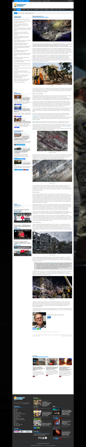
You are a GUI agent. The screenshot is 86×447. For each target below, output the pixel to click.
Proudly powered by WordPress (36, 445)
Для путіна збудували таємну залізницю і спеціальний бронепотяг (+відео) (42, 335)
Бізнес (35, 409)
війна (48, 331)
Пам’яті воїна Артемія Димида (19, 82)
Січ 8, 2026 (24, 146)
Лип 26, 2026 (64, 419)
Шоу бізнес (60, 418)
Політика (24, 9)
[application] (22, 218)
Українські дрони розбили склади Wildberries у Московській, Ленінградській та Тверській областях (22, 47)
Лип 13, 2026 (25, 95)
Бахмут (46, 331)
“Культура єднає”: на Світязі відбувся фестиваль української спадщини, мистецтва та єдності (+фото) (22, 54)
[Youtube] (43, 438)
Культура (52, 9)
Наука (41, 9)
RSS (15, 420)
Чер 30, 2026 (25, 106)
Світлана (48, 400)
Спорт (56, 9)
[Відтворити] (15, 221)
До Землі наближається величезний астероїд (22, 63)
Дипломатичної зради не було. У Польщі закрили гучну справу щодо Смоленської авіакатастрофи (21, 37)
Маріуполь (51, 331)
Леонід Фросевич (25, 96)
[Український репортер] (15, 9)
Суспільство (36, 9)
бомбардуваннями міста (67, 125)
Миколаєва (38, 121)
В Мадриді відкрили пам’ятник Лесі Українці (22, 19)
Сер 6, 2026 (64, 409)
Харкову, (59, 57)
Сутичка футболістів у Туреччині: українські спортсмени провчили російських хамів (62, 335)
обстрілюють (34, 115)
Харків (58, 331)
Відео (60, 9)
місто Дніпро (55, 331)
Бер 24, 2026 (25, 133)
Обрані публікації (18, 416)
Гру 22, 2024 (25, 160)
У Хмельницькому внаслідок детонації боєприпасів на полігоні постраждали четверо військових (22, 72)
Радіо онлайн (17, 425)
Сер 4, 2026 (48, 365)
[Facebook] (39, 438)
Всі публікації (17, 414)
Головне (18, 9)
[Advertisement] (54, 5)
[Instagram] (41, 438)
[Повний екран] (30, 221)
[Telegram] (46, 438)
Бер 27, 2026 (45, 420)
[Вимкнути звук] (28, 221)
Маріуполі (52, 263)
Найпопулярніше (18, 412)
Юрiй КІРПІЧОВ (41, 18)
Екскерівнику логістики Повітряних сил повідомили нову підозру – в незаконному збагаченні (44, 0)
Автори (16, 410)
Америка (35, 427)
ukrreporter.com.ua (26, 403)
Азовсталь (43, 331)
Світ (31, 9)
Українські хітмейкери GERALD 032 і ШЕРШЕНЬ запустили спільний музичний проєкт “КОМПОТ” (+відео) (22, 29)
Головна (16, 408)
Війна (34, 331)
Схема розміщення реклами (20, 419)
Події (28, 9)
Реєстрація (17, 423)
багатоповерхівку (35, 117)
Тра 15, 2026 (45, 411)
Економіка (46, 9)
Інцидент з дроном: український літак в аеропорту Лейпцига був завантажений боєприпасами (21, 25)
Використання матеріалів (19, 418)
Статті (39, 331)
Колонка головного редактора (21, 144)
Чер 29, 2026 (25, 118)
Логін (16, 422)
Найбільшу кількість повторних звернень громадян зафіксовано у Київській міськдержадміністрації (21, 76)
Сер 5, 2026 (35, 365)
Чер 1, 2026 (44, 400)
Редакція (39, 365)
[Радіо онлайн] (63, 9)
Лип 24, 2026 (64, 430)
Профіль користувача (19, 424)
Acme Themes (52, 445)
